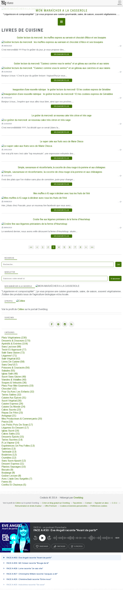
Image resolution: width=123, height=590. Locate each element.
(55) (8, 370)
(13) (18, 445)
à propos (78, 546)
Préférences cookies (98, 506)
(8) (8, 472)
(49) (10, 373)
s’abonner (43, 546)
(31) (14, 397)
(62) (11, 358)
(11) (13, 463)
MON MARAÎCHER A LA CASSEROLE (61, 10)
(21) (9, 415)
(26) (12, 403)
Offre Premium (51, 506)
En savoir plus (61, 54)
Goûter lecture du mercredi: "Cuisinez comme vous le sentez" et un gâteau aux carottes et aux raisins (61, 63)
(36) (14, 382)
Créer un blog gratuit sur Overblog (56, 503)
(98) (11, 346)
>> (92, 247)
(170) (16, 340)
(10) (14, 466)
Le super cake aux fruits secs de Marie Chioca (61, 141)
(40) (14, 379)
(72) (13, 352)
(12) (9, 454)
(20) (22, 418)
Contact (88, 503)
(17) (17, 424)
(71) (9, 355)
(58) (13, 361)
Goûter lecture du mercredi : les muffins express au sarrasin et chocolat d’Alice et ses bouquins (61, 37)
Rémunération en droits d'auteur (28, 506)
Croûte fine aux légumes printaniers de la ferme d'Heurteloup (61, 219)
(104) (15, 343)
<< (31, 247)
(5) (14, 484)
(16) (10, 430)
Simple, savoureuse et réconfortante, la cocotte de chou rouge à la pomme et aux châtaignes (61, 167)
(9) (7, 469)
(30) (11, 400)
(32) (9, 388)
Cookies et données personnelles (73, 506)
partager (61, 546)
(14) (12, 439)
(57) (9, 364)
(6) (7, 481)
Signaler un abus (102, 503)
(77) (14, 349)
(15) (11, 433)
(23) (11, 409)
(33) (17, 385)
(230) (14, 337)
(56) (16, 367)
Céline (21, 309)
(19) (7, 421)
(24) (13, 406)
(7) (17, 478)
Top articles (77, 503)
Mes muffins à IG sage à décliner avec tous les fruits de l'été (61, 193)
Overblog (78, 497)
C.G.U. (115, 503)
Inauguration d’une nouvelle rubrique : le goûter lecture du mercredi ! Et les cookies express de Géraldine (62, 89)
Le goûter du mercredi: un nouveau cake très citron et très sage (62, 115)
